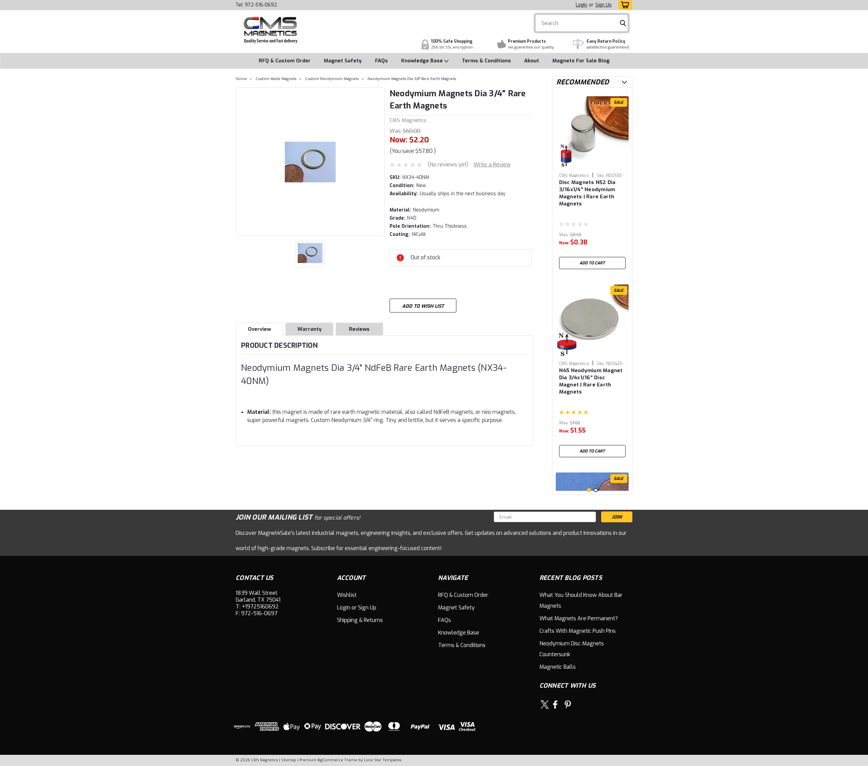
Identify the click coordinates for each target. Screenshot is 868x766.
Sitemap (288, 760)
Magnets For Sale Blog (581, 60)
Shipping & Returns (360, 620)
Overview (259, 329)
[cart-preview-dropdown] (623, 4)
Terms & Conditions (486, 60)
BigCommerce (330, 760)
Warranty (309, 329)
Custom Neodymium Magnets (332, 78)
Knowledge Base (422, 60)
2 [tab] (596, 490)
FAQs (381, 60)
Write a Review (492, 164)
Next (624, 82)
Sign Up (603, 5)
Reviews (359, 329)
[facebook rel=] (555, 704)
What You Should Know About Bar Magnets (581, 600)
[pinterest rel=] (568, 704)
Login (581, 5)
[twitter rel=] (544, 704)
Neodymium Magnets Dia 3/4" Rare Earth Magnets (412, 78)
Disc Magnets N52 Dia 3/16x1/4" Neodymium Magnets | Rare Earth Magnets (587, 193)
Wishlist (347, 595)
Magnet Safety (343, 60)
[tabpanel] (592, 182)
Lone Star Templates (382, 760)
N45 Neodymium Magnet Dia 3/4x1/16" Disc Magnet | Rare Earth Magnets (591, 381)
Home (241, 78)
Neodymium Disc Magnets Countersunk (571, 649)
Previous (617, 82)
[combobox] (582, 23)
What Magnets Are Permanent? (578, 618)
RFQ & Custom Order (285, 60)
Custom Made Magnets (276, 78)
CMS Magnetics (408, 120)
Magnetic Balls (557, 666)
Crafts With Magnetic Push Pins (577, 630)
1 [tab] (589, 490)
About (531, 60)
